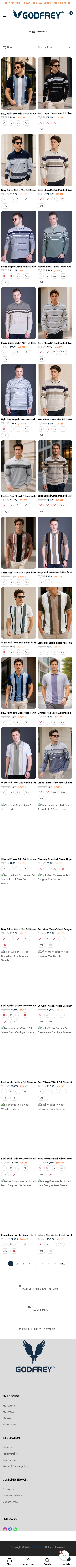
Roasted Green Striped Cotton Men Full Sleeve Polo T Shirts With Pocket (55, 266)
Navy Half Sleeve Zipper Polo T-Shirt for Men (18, 713)
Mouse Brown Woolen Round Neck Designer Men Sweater (18, 1235)
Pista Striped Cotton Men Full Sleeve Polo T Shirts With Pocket (55, 419)
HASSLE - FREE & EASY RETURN (40, 1288)
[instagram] (5, 1529)
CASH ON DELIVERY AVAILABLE (39, 1329)
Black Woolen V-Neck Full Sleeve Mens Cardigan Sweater (18, 1082)
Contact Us (8, 1489)
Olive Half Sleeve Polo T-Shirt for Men (18, 859)
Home (33, 31)
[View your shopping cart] (67, 15)
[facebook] (10, 1529)
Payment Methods (12, 1495)
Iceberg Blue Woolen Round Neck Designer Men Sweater (55, 1235)
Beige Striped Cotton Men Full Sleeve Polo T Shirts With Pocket (55, 190)
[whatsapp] (15, 1529)
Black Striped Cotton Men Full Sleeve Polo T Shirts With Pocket (55, 113)
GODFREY (37, 1547)
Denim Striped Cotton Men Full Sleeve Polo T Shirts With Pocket (18, 266)
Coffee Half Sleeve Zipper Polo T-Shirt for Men (55, 643)
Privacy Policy (10, 1454)
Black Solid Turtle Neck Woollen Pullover (18, 1158)
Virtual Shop (9, 1424)
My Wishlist (9, 1418)
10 (54, 1263)
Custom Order (10, 1502)
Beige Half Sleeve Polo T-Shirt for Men (55, 572)
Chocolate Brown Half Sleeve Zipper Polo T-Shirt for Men (55, 859)
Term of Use (9, 1460)
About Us (7, 1447)
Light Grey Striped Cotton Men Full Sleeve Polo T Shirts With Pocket (18, 419)
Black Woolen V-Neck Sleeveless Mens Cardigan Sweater (18, 1005)
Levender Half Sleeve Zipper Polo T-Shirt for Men (55, 713)
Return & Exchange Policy (16, 1466)
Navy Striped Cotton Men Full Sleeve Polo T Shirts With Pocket (18, 190)
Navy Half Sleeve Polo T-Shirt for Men (18, 113)
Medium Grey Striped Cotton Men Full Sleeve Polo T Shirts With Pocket (18, 496)
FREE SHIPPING (39, 1310)
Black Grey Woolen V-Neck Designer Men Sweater (55, 929)
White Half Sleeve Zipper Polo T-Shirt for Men (18, 782)
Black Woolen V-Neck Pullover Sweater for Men (55, 1158)
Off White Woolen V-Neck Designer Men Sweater (55, 1006)
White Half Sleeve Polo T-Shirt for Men (18, 642)
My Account (9, 1406)
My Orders (8, 1412)
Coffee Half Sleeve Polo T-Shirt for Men (18, 572)
